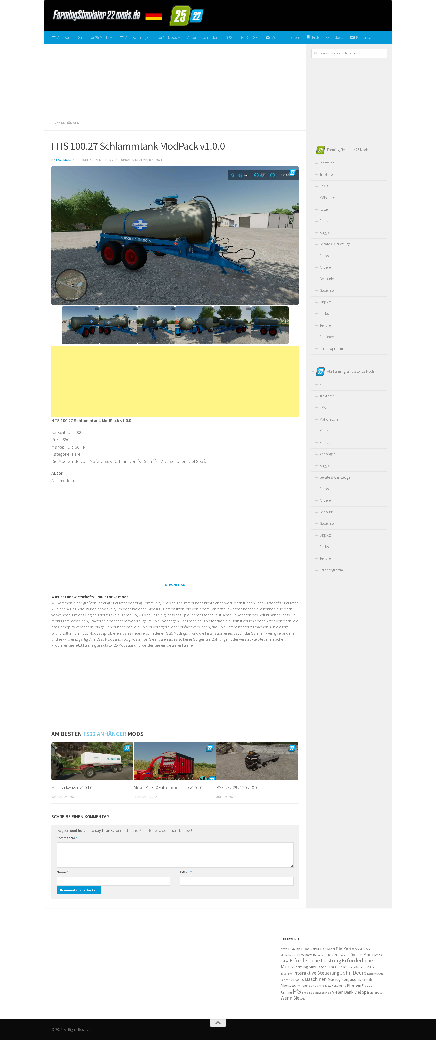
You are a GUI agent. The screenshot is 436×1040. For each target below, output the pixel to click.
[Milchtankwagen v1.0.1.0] (92, 761)
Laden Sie (287, 980)
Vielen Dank (342, 992)
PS (297, 991)
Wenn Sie (290, 998)
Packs (324, 313)
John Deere (353, 972)
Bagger (325, 232)
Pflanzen (354, 985)
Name (62, 872)
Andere (325, 267)
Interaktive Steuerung (316, 973)
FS (328, 967)
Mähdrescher (330, 197)
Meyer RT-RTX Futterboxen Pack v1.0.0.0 (168, 787)
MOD (315, 985)
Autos (324, 255)
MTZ (321, 985)
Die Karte (345, 949)
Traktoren (327, 174)
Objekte (325, 302)
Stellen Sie (308, 992)
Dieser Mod (361, 954)
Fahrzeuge (328, 220)
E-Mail (186, 872)
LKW (296, 979)
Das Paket (311, 949)
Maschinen (316, 979)
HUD (340, 967)
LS (302, 980)
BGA (291, 949)
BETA (284, 949)
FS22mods (64, 159)
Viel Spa (361, 992)
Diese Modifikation (338, 955)
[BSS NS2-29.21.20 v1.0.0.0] (257, 761)
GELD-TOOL (249, 37)
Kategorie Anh (375, 973)
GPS (228, 37)
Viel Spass (376, 992)
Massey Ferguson (343, 979)
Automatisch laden (202, 37)
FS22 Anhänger (65, 122)
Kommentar (67, 838)
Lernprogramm (331, 348)
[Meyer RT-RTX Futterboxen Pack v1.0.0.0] (175, 761)
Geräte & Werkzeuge (335, 244)
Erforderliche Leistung (315, 960)
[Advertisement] (175, 80)
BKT (299, 949)
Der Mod (327, 949)
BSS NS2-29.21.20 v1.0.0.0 (237, 787)
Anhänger (327, 336)
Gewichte (327, 290)
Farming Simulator (310, 967)
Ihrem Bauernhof (358, 967)
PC (344, 985)
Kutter (324, 209)
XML (302, 998)
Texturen (326, 325)
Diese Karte (304, 955)
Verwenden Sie (323, 992)
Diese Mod (320, 955)
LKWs (324, 186)
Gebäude (327, 278)
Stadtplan (327, 163)
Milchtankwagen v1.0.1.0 (71, 787)
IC (344, 967)
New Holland (333, 985)
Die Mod (360, 949)
